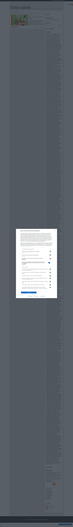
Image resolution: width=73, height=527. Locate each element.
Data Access (36, 296)
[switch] (49, 251)
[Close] (55, 231)
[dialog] (36, 263)
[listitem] (36, 249)
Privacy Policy (42, 296)
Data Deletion (30, 296)
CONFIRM (29, 292)
